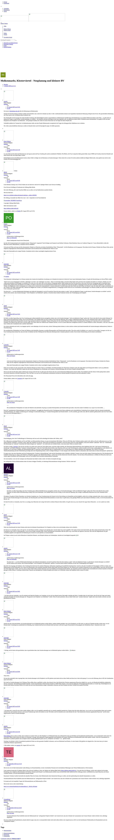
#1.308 (8, 398)
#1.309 (8, 435)
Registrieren (7, 10)
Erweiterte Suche (8, 37)
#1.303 (8, 182)
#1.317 (8, 707)
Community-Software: (11, 838)
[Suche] (1, 22)
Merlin (18, 211)
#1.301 (8, 108)
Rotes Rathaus (7, 735)
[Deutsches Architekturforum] (33, 20)
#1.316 (8, 673)
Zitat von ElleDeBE (12, 559)
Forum (5, 34)
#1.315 (8, 647)
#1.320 (8, 809)
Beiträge (6, 104)
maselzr (7, 276)
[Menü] (1, 6)
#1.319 (8, 765)
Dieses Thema (7, 29)
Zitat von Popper (11, 355)
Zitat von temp (10, 813)
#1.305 (8, 274)
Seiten (5, 33)
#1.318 (8, 733)
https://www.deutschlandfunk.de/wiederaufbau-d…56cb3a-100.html (20, 786)
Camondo (19, 378)
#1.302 (8, 151)
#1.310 (8, 484)
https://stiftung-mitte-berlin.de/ (11, 208)
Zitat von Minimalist (12, 237)
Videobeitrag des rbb (14, 111)
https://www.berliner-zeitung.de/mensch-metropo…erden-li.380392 (20, 195)
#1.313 (8, 592)
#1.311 (8, 524)
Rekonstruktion (7, 830)
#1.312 (8, 555)
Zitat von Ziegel (11, 402)
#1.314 (8, 621)
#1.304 (8, 233)
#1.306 (8, 315)
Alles (5, 26)
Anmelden (6, 8)
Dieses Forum (7, 30)
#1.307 (8, 351)
